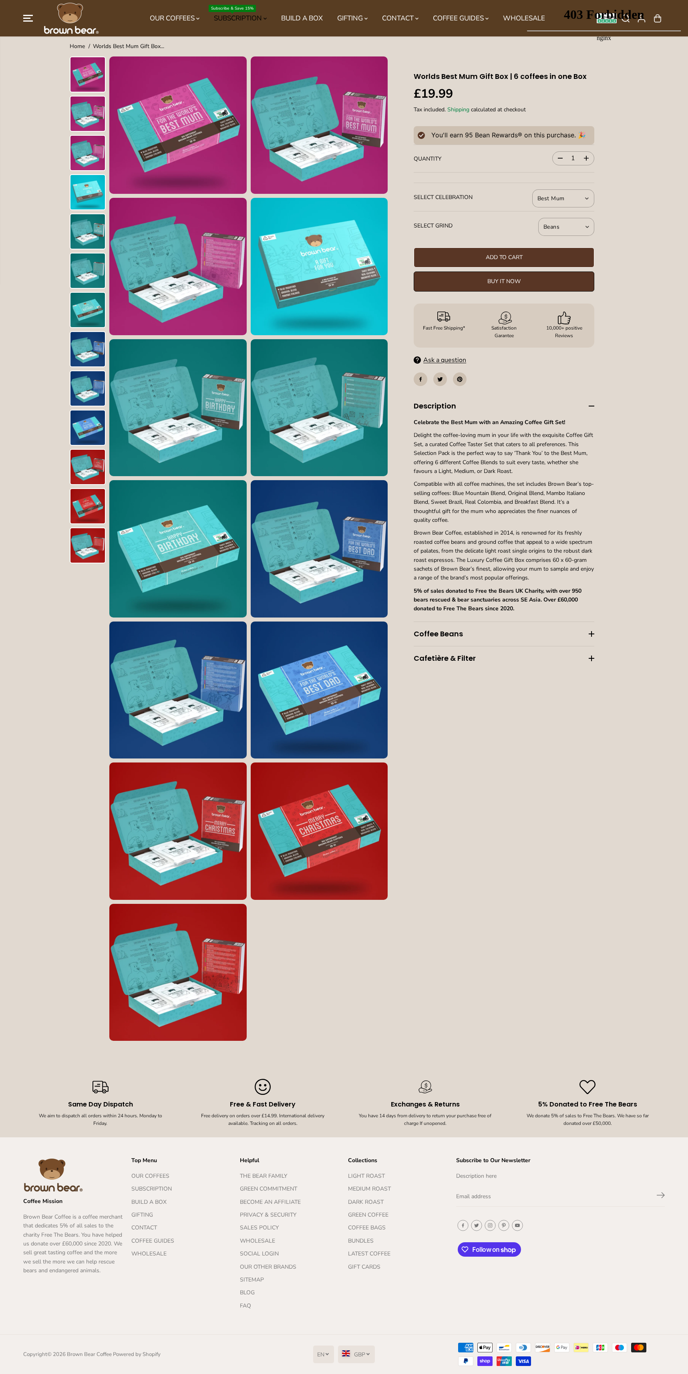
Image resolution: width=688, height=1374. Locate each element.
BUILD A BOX (302, 18)
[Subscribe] (661, 1197)
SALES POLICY (259, 1227)
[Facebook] (420, 379)
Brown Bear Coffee (89, 1354)
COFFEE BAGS (367, 1227)
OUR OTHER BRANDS (268, 1267)
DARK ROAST (366, 1202)
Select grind (433, 225)
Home (77, 46)
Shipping (458, 109)
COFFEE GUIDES (459, 18)
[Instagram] (490, 1225)
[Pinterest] (460, 379)
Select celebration (443, 197)
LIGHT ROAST (366, 1176)
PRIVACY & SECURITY (268, 1215)
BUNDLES (361, 1241)
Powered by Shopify (137, 1354)
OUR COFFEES (173, 18)
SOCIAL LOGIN (259, 1253)
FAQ (245, 1306)
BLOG (247, 1292)
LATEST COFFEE (369, 1253)
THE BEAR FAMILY (263, 1176)
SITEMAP (252, 1279)
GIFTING (350, 18)
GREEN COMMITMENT (268, 1189)
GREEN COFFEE (368, 1215)
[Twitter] (440, 379)
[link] (73, 1174)
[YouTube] (517, 1225)
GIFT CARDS (364, 1267)
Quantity (427, 159)
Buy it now (504, 281)
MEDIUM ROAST (369, 1189)
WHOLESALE (149, 1253)
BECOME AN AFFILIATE (270, 1202)
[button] (28, 18)
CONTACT (398, 18)
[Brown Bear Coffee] (71, 18)
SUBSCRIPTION (237, 14)
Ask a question (444, 360)
